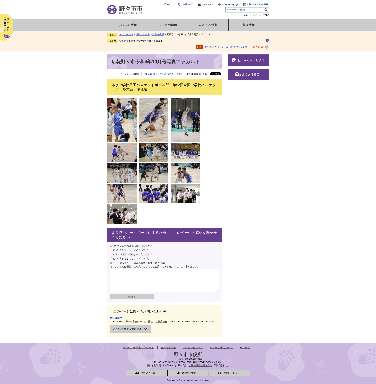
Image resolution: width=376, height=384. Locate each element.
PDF (267, 15)
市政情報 (248, 25)
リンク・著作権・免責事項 (138, 347)
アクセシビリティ (193, 347)
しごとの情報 (168, 25)
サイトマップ (207, 4)
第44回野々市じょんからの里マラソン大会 (227, 47)
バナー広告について (221, 347)
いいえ (145, 249)
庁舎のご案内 (189, 373)
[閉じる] (266, 47)
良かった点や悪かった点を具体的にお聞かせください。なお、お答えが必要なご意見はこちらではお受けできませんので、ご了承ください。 (154, 265)
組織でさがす (143, 34)
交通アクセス (148, 373)
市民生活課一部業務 (199, 365)
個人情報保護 (168, 347)
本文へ (170, 4)
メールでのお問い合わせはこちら (130, 329)
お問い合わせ (230, 373)
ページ (258, 15)
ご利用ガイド (187, 4)
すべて (248, 15)
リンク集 (245, 347)
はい (115, 249)
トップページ (126, 34)
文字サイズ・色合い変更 (257, 4)
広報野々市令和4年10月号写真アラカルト (141, 40)
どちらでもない (130, 249)
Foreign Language (230, 4)
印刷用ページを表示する (161, 74)
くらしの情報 (127, 25)
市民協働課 (158, 34)
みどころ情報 (208, 25)
